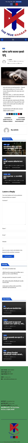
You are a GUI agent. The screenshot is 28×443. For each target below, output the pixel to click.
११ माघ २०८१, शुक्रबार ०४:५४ (10, 356)
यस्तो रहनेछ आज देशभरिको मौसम (9, 268)
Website (4, 241)
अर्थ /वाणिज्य (5, 174)
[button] (23, 39)
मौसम (4, 306)
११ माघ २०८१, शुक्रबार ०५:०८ (10, 310)
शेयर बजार (5, 335)
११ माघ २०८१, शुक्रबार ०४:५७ (10, 341)
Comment (5, 200)
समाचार (4, 48)
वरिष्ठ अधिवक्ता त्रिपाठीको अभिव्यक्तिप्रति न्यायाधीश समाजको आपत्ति (12, 354)
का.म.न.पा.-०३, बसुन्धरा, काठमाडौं (7, 409)
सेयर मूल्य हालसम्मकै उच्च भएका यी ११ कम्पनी (11, 277)
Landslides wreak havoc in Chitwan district (7, 119)
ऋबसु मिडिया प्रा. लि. (5, 407)
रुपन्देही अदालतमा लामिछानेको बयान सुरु (12, 162)
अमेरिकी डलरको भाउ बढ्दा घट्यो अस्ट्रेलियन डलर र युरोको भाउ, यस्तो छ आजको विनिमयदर (14, 323)
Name (4, 228)
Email (4, 235)
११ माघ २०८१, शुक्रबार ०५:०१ (10, 326)
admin (10, 59)
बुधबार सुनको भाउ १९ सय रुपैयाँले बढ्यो (12, 177)
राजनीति (5, 350)
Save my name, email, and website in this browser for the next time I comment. (12, 251)
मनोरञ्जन (5, 144)
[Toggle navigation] (13, 39)
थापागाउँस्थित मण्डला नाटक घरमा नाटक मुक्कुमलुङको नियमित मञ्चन (12, 147)
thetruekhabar (16, 152)
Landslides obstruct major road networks (20, 119)
